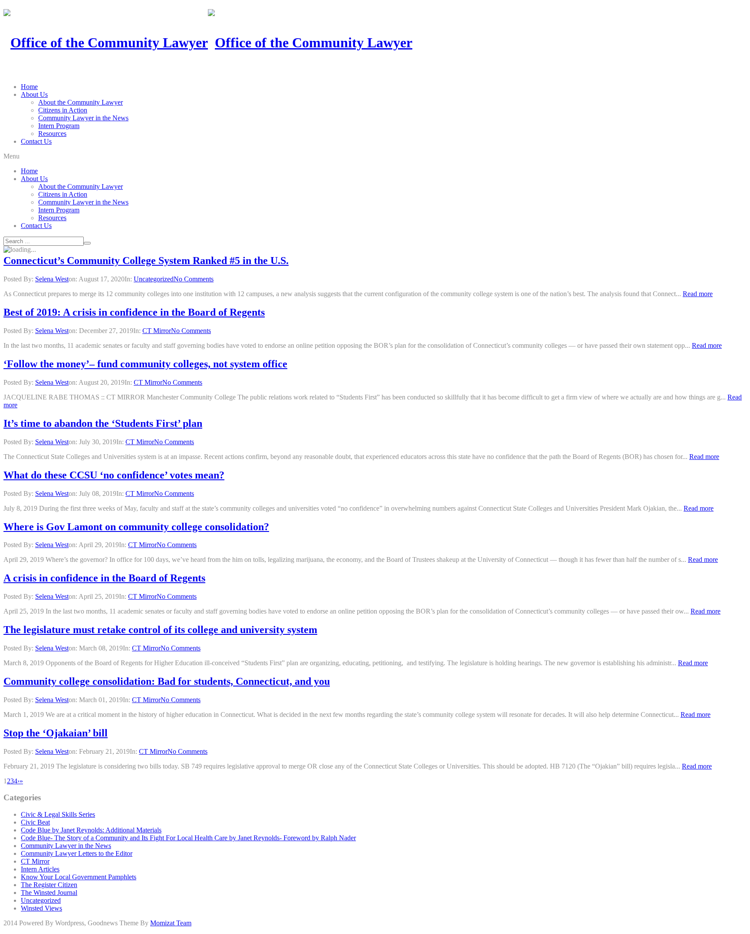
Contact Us (36, 141)
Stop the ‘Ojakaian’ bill (55, 733)
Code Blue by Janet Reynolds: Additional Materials (91, 830)
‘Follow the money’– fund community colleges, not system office (145, 364)
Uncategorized (154, 279)
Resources (52, 133)
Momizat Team (170, 923)
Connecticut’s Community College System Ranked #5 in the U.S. (146, 260)
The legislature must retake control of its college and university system (160, 629)
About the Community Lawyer (80, 102)
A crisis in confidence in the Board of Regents (104, 578)
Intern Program (58, 125)
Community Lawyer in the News (83, 118)
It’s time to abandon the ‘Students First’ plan (102, 423)
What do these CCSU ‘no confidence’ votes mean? (113, 475)
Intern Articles (40, 869)
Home (29, 86)
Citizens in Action (62, 110)
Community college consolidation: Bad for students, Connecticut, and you (166, 681)
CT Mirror (156, 330)
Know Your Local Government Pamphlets (78, 877)
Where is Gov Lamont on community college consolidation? (136, 526)
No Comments (194, 279)
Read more (698, 293)
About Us (34, 94)
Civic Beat (35, 822)
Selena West (52, 279)
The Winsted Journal (49, 892)
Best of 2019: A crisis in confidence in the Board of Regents (134, 312)
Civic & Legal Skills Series (58, 814)
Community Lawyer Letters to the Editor (76, 853)
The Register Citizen (49, 884)
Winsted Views (41, 908)
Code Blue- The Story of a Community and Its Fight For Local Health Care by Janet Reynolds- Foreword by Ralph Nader (188, 838)
